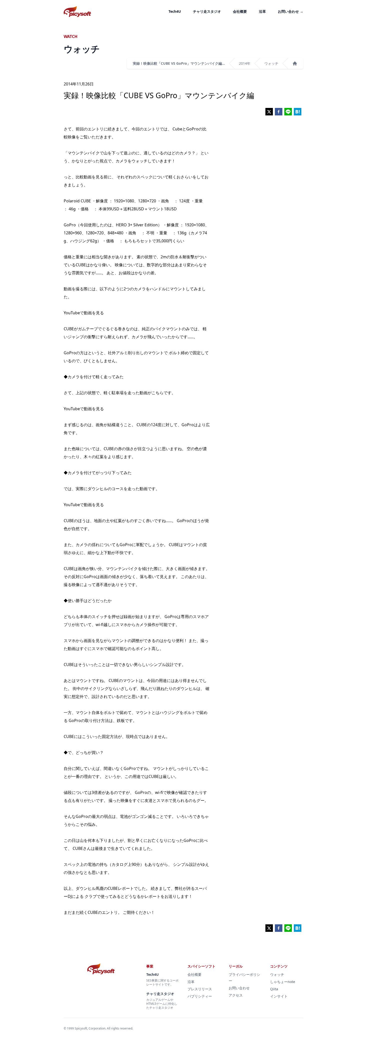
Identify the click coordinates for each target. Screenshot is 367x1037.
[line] (288, 111)
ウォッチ (271, 63)
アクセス (236, 995)
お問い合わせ (290, 11)
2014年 (244, 63)
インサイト (279, 996)
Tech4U (175, 11)
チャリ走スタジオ (207, 11)
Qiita (274, 989)
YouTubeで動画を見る (84, 313)
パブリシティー (199, 996)
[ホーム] (294, 63)
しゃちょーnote (282, 981)
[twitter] (269, 111)
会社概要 (240, 11)
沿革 (262, 11)
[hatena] (297, 111)
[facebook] (278, 111)
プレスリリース (199, 989)
